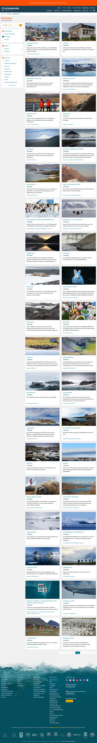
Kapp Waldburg (68, 357)
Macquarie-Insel (68, 638)
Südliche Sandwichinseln (7, 691)
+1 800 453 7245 (70, 693)
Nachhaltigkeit (53, 691)
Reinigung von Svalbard (39, 689)
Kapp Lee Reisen (31, 368)
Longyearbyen (31, 638)
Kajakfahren (36, 695)
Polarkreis (3, 681)
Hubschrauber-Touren (38, 693)
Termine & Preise (77, 7)
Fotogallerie (52, 685)
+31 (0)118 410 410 (70, 686)
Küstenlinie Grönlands (70, 497)
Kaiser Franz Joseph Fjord (71, 184)
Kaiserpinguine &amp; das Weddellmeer (40, 219)
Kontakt (69, 7)
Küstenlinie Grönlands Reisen (71, 507)
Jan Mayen (30, 149)
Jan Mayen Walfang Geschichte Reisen (73, 160)
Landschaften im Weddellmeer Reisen (73, 543)
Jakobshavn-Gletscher (34, 78)
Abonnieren (69, 701)
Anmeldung (85, 7)
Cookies (58, 741)
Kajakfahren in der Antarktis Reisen (72, 228)
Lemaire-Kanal (32, 567)
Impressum (52, 721)
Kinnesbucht (31, 392)
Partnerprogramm (54, 689)
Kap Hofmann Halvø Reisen (70, 297)
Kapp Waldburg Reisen (69, 368)
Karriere (51, 713)
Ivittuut (65, 43)
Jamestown (66, 114)
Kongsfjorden (67, 392)
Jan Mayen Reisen (31, 160)
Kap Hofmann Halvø (70, 287)
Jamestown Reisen (68, 124)
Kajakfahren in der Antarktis (73, 219)
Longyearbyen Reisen (32, 647)
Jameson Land (31, 114)
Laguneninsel (31, 532)
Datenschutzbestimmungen (56, 715)
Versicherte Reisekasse (55, 707)
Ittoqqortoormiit (32, 43)
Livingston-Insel (68, 601)
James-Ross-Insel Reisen (69, 89)
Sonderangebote (67, 10)
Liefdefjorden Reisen (68, 576)
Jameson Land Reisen (32, 124)
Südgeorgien (4, 689)
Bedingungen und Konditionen (47, 741)
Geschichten (53, 683)
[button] (12, 31)
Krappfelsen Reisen (32, 438)
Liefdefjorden (67, 567)
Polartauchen (36, 679)
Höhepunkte (77, 10)
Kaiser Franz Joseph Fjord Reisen (71, 195)
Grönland (19, 679)
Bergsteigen (36, 683)
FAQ (64, 7)
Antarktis (49, 10)
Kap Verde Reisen (67, 333)
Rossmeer (3, 697)
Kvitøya (65, 463)
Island (18, 681)
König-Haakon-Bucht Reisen (34, 507)
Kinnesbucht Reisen (32, 403)
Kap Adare (66, 253)
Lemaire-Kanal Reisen (32, 576)
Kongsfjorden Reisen (68, 403)
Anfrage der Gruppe (54, 722)
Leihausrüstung (53, 679)
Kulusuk (29, 463)
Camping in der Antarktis (39, 685)
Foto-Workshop (37, 687)
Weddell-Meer (4, 679)
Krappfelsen (31, 428)
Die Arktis (57, 10)
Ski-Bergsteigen (37, 681)
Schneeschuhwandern (38, 697)
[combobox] (10, 25)
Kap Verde (66, 322)
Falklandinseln (4, 687)
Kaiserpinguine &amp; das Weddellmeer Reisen (39, 228)
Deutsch (59, 7)
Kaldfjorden (31, 253)
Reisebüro (92, 7)
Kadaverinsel (31, 184)
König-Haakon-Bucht (34, 497)
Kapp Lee (30, 357)
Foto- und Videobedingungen (56, 709)
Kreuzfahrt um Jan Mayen (71, 428)
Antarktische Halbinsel (6, 683)
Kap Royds (30, 322)
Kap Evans (30, 287)
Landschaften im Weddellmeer (73, 532)
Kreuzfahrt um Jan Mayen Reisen (71, 438)
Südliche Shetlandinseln (7, 693)
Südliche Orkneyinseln (6, 695)
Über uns (85, 10)
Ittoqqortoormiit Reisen (33, 54)
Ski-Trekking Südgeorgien (39, 691)
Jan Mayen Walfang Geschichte (73, 149)
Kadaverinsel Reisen (32, 195)
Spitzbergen (20, 685)
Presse (51, 687)
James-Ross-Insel (69, 78)
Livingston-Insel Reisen (69, 613)
